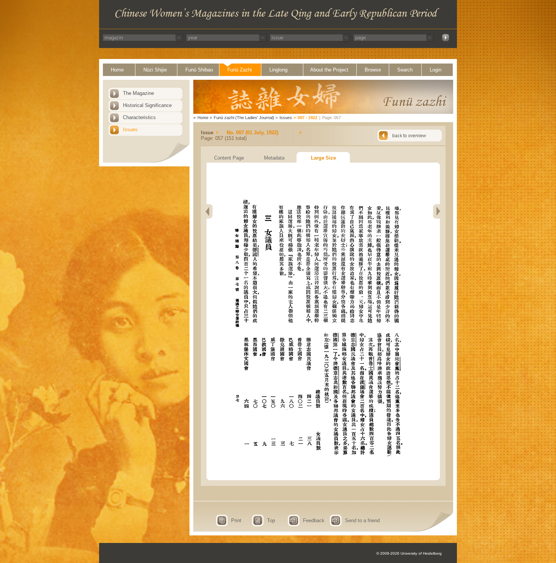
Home (117, 70)
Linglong (278, 70)
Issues (130, 129)
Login (435, 70)
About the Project (329, 70)
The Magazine (138, 93)
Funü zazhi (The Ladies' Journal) (244, 117)
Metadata (274, 158)
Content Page (229, 158)
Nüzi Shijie (155, 70)
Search (405, 70)
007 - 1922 (307, 117)
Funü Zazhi (239, 70)
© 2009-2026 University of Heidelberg (409, 553)
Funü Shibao (199, 70)
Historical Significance (147, 105)
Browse (373, 70)
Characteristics (139, 117)
